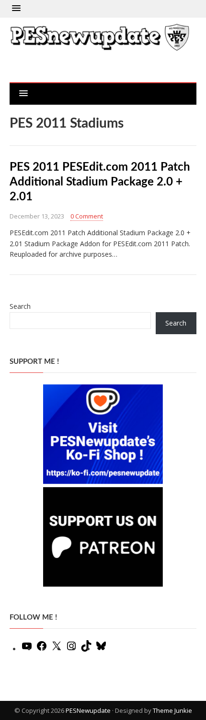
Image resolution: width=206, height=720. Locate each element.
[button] (16, 8)
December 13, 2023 (37, 216)
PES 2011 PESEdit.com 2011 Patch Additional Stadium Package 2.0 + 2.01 (100, 182)
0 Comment (86, 216)
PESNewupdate (88, 710)
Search (20, 306)
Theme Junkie (172, 710)
